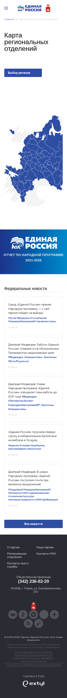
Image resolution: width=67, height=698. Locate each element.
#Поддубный (15, 489)
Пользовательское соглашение (33, 652)
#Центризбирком (17, 449)
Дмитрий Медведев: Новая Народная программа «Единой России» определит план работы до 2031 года (32, 390)
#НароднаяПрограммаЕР (22, 321)
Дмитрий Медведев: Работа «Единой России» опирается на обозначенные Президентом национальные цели (33, 349)
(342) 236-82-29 (33, 581)
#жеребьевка (37, 445)
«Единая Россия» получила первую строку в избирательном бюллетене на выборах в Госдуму (32, 436)
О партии (13, 547)
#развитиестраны (46, 321)
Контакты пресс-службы (18, 565)
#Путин (12, 318)
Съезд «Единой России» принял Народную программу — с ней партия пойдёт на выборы (29, 309)
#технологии (15, 496)
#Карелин (13, 445)
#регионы (50, 357)
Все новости (33, 524)
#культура (28, 496)
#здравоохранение (38, 493)
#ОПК (38, 499)
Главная (9, 19)
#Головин (24, 445)
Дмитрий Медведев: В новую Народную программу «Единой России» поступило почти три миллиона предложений (29, 478)
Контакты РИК (46, 553)
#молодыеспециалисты (21, 499)
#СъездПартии (38, 318)
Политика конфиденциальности (33, 655)
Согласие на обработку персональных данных (33, 664)
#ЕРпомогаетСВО (18, 493)
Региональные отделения (16, 555)
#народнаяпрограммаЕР (24, 405)
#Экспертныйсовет (20, 400)
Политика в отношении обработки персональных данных (33, 660)
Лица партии (45, 547)
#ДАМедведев (50, 499)
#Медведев (23, 318)
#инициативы (33, 357)
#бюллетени (34, 449)
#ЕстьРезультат (18, 361)
